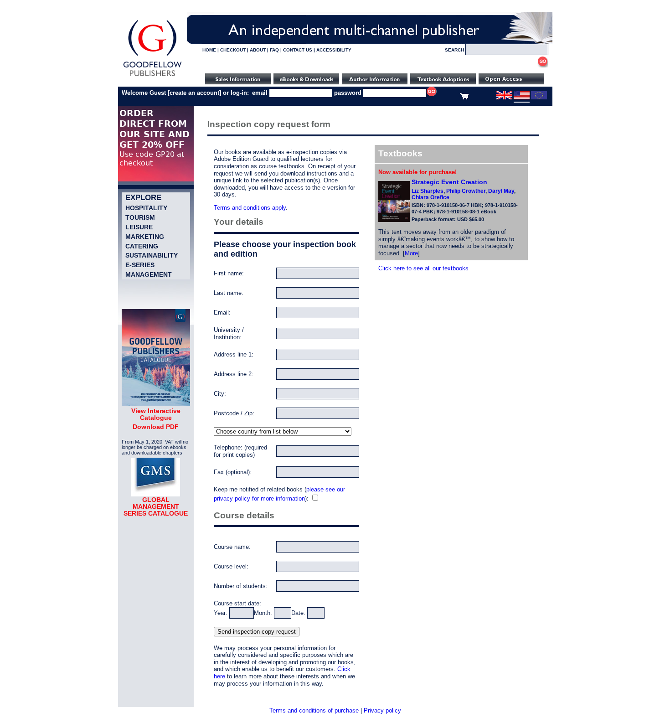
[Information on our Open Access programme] (511, 82)
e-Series (140, 265)
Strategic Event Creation (449, 182)
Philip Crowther (465, 191)
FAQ (274, 49)
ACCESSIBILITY (333, 49)
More (411, 253)
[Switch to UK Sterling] (504, 97)
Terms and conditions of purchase (314, 710)
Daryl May (501, 191)
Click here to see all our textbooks (423, 268)
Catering (141, 246)
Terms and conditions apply (250, 207)
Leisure (139, 227)
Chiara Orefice (430, 197)
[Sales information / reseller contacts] (238, 82)
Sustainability (151, 255)
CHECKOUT (233, 49)
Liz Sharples (427, 191)
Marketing (144, 236)
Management (148, 274)
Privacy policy (382, 710)
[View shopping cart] (464, 97)
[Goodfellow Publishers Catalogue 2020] (156, 403)
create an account (194, 92)
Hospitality (146, 208)
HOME (209, 49)
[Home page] (152, 76)
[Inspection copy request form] (443, 82)
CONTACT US (297, 49)
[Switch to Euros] (539, 97)
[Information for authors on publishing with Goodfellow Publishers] (374, 82)
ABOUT (258, 49)
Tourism (140, 217)
